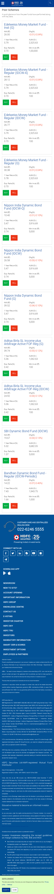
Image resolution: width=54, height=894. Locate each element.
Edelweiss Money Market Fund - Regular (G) (25, 162)
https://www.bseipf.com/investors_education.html (15, 826)
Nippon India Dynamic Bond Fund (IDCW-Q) (23, 207)
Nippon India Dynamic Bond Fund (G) (23, 297)
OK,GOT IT (6, 890)
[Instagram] (40, 553)
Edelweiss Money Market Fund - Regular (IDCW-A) (25, 71)
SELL (14, 57)
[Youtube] (33, 553)
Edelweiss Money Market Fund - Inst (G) (25, 26)
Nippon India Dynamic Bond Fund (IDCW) (23, 252)
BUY (6, 57)
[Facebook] (6, 553)
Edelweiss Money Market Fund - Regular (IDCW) (25, 116)
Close (15, 890)
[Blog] (26, 553)
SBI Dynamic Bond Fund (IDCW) (26, 431)
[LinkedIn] (19, 553)
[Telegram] (6, 559)
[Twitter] (12, 553)
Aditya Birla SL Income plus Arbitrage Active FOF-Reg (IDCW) (26, 387)
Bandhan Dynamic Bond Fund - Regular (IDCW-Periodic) (25, 475)
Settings (9, 884)
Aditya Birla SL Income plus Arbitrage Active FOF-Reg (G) (23, 342)
